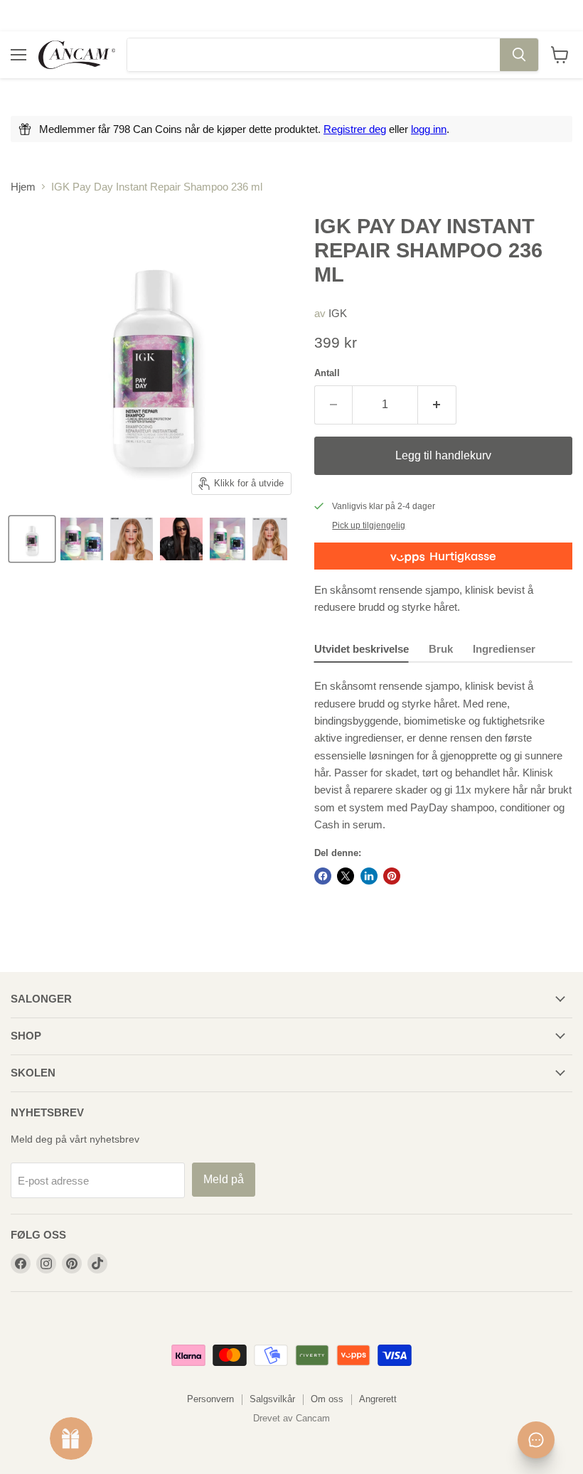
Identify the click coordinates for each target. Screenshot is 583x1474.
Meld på (223, 1179)
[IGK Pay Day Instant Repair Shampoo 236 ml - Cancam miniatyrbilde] (32, 539)
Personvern (210, 1399)
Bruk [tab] (441, 649)
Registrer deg (354, 129)
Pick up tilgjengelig (368, 525)
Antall (327, 373)
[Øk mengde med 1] (437, 404)
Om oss (327, 1399)
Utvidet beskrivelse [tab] (361, 649)
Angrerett (378, 1399)
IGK (337, 313)
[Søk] (519, 54)
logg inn (428, 129)
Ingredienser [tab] (504, 649)
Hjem (23, 187)
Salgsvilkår (272, 1399)
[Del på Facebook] (322, 876)
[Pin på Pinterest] (391, 876)
